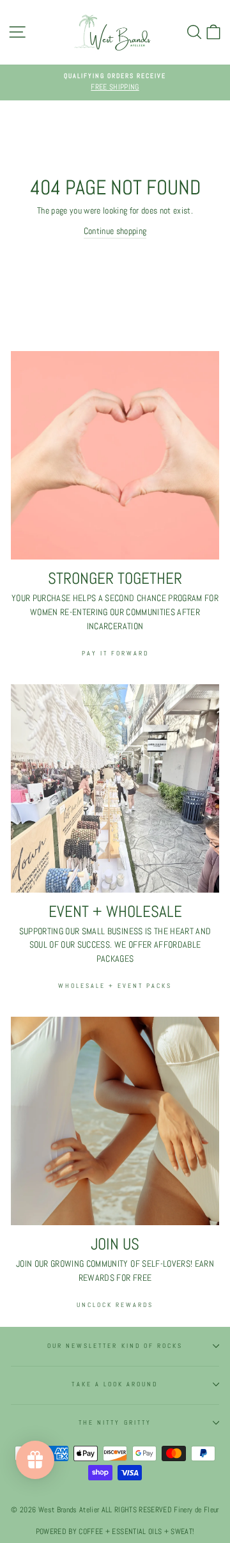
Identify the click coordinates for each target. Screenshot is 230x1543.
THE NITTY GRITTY (115, 1422)
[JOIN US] (115, 1121)
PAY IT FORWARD (115, 653)
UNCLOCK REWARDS (115, 1305)
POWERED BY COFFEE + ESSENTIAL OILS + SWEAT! (115, 1531)
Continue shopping (115, 231)
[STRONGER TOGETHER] (115, 455)
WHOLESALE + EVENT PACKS (115, 986)
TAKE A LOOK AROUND (115, 1384)
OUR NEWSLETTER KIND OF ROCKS (115, 1346)
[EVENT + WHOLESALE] (115, 788)
